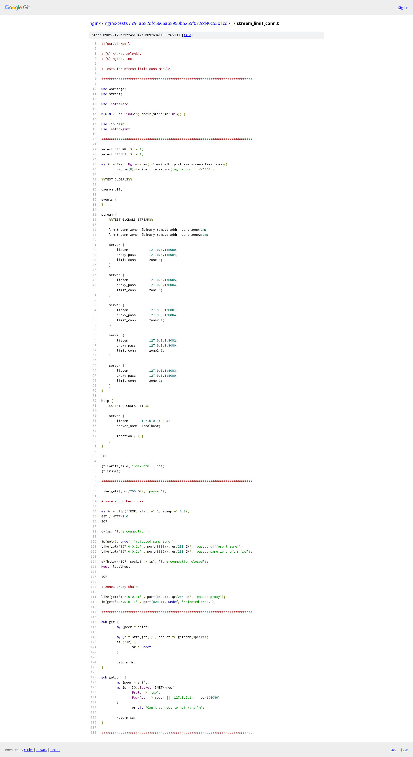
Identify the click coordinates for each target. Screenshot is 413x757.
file (187, 35)
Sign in (403, 7)
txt (393, 749)
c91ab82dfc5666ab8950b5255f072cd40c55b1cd (180, 23)
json (404, 749)
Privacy (41, 749)
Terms (55, 749)
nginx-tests (116, 23)
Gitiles (28, 749)
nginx (95, 23)
